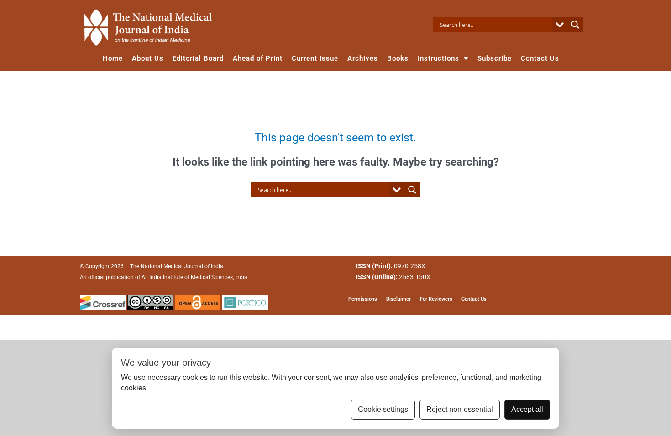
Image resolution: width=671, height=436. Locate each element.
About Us (147, 58)
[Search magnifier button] (575, 24)
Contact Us (540, 58)
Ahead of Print (258, 58)
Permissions (362, 299)
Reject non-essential (459, 409)
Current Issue (315, 58)
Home (113, 58)
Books (398, 58)
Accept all (527, 409)
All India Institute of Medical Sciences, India (194, 277)
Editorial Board (198, 58)
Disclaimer (398, 299)
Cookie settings (383, 409)
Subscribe (494, 58)
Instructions (438, 58)
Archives (362, 58)
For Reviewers (436, 299)
